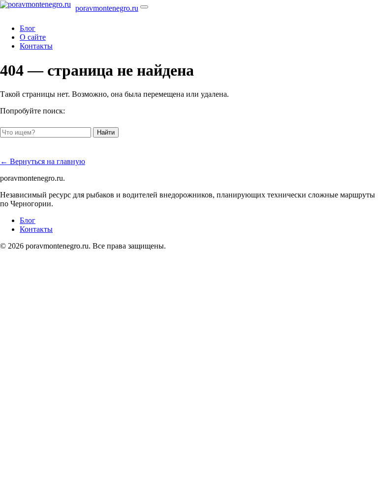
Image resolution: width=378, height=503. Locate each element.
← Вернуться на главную (42, 161)
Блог (27, 28)
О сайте (33, 37)
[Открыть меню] (144, 6)
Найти (106, 132)
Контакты (36, 46)
